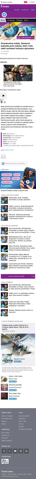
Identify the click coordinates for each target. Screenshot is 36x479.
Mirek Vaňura (9, 150)
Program (16, 9)
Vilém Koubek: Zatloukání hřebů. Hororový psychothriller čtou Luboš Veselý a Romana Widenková (22, 248)
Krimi (16, 174)
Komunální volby (7, 418)
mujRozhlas (5, 169)
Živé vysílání (6, 182)
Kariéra (21, 424)
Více (26, 20)
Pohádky (5, 178)
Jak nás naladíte (24, 416)
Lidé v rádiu (22, 421)
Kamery (33, 9)
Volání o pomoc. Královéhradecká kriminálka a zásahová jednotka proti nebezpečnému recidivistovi (21, 208)
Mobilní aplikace (7, 440)
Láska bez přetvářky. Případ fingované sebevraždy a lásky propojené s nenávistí (19, 304)
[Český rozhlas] (6, 2)
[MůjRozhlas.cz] (3, 62)
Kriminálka (4, 53)
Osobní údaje (12, 474)
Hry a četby (6, 174)
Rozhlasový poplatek (25, 429)
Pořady (19, 20)
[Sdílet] (4, 102)
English (30, 474)
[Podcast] (1, 102)
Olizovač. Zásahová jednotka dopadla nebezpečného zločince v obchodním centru (21, 216)
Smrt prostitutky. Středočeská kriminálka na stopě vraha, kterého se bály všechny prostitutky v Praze (22, 230)
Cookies (3, 474)
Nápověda (22, 418)
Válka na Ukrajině (7, 416)
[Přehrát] (3, 96)
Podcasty (5, 438)
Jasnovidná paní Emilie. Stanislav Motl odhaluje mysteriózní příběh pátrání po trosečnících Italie (21, 266)
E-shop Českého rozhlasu (12, 321)
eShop (4, 424)
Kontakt (21, 426)
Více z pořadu (7, 282)
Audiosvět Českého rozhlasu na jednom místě (14, 190)
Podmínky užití (21, 474)
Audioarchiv (25, 9)
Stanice (4, 421)
